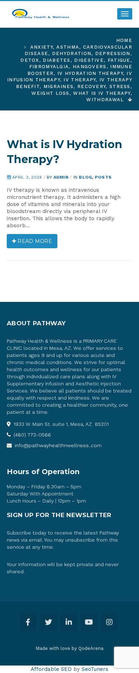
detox (29, 60)
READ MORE (34, 241)
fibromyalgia (49, 66)
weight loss (50, 93)
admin (60, 177)
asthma (67, 47)
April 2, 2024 (27, 177)
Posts (103, 177)
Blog (85, 177)
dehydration (71, 53)
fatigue (119, 60)
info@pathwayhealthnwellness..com (57, 445)
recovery (91, 86)
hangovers (90, 66)
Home (124, 40)
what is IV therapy (101, 93)
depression (112, 53)
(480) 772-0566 (31, 435)
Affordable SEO (51, 669)
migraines (58, 86)
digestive (89, 60)
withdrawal (105, 99)
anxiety (41, 47)
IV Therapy (79, 79)
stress (119, 86)
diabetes (56, 60)
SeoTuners (95, 669)
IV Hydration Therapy (90, 73)
